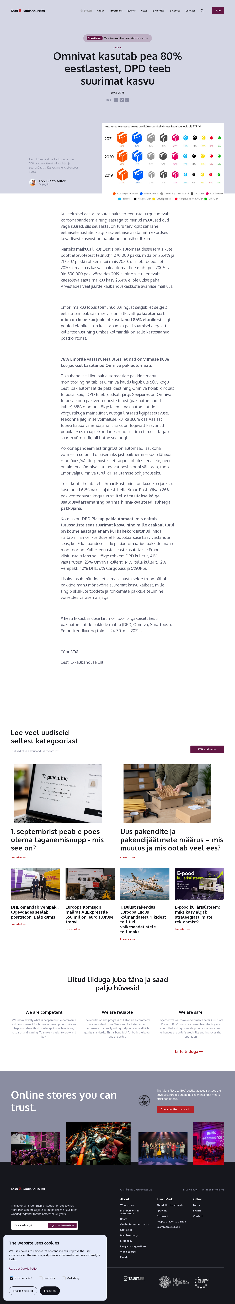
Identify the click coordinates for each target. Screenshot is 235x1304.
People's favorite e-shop (171, 1221)
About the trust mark (170, 1205)
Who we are (127, 1205)
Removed (162, 1216)
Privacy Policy (190, 1189)
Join (218, 10)
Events (124, 1257)
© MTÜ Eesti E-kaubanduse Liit (136, 1189)
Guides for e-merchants (134, 1224)
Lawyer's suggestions (133, 1246)
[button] (86, 10)
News (196, 1205)
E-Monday (126, 1241)
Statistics (126, 1229)
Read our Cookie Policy (23, 1268)
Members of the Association (129, 1212)
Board (123, 1219)
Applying (162, 1210)
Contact (198, 1216)
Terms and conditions (213, 1189)
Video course (128, 1251)
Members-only (129, 1235)
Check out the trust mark (175, 1109)
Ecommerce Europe (168, 1227)
